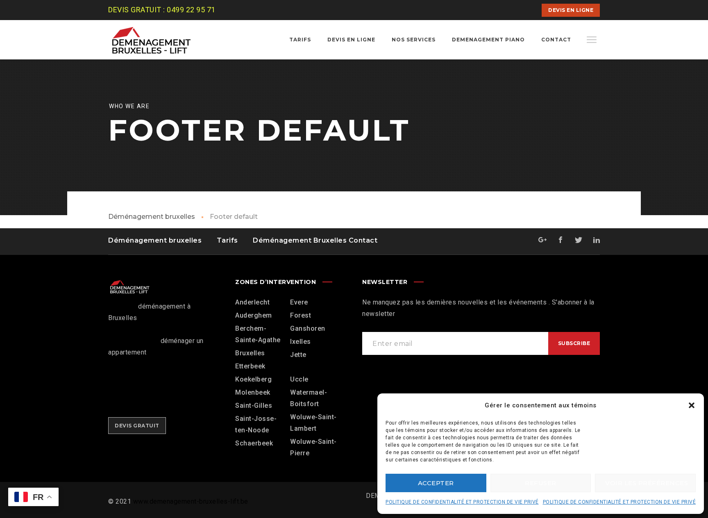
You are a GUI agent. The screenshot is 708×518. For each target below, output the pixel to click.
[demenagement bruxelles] (157, 39)
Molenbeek (252, 392)
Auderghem (253, 315)
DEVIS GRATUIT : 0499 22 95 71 (162, 9)
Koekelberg (253, 379)
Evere (299, 302)
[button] (692, 405)
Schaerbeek (254, 443)
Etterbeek (250, 366)
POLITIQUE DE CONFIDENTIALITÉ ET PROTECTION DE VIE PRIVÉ (462, 502)
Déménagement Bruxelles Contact (315, 240)
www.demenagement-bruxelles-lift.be (190, 501)
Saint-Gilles (253, 405)
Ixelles (300, 341)
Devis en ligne (570, 10)
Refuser (540, 483)
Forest (300, 315)
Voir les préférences (646, 483)
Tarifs (227, 240)
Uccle (299, 379)
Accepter (436, 483)
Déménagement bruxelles (151, 216)
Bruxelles (250, 353)
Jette (298, 355)
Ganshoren (307, 328)
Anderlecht (252, 302)
